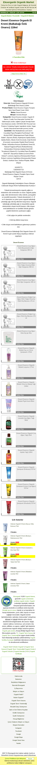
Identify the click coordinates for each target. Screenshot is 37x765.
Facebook (18, 731)
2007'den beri (30, 7)
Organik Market (30, 596)
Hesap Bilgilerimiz (18, 719)
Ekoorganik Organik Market (18, 2)
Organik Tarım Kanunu (19, 700)
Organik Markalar (19, 651)
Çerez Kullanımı (13, 722)
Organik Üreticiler (7, 651)
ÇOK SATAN (20, 12)
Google (18, 734)
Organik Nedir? (8, 647)
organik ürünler (24, 601)
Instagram (18, 728)
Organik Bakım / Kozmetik (10, 16)
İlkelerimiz (18, 679)
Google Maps (18, 737)
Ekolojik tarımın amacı (9, 610)
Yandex (18, 743)
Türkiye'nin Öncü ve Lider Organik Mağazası (15, 5)
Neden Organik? (19, 647)
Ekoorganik (16, 596)
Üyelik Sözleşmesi (18, 716)
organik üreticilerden (27, 599)
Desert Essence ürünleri (19, 117)
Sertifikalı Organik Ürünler (16, 7)
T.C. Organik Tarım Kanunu (24, 633)
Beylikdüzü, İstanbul (25, 10)
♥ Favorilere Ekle (19, 57)
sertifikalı (16, 601)
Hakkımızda (18, 676)
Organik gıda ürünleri (8, 631)
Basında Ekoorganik (18, 685)
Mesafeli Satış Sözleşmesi (18, 706)
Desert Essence (21, 112)
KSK (27, 651)
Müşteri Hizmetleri (18, 725)
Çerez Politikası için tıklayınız (15, 758)
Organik (32, 601)
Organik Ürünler (30, 649)
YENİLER (12, 12)
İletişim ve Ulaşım (18, 691)
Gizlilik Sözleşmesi (18, 713)
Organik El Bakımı (27, 16)
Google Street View (18, 740)
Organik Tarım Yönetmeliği (10, 635)
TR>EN (34, 12)
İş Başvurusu (18, 688)
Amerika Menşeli (21, 115)
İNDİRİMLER (4, 12)
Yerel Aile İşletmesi (11, 10)
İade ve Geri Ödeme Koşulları (18, 710)
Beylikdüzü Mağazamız (18, 682)
